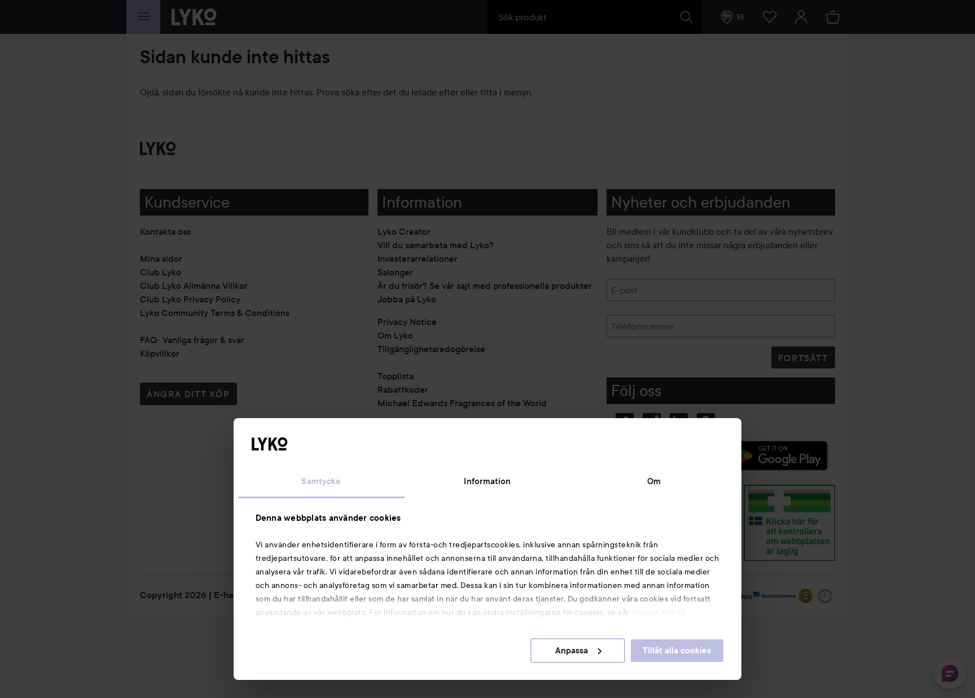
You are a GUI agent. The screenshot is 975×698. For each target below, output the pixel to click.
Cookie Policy (658, 612)
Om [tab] (654, 481)
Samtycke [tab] (321, 481)
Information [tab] (487, 481)
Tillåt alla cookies (677, 651)
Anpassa (571, 651)
